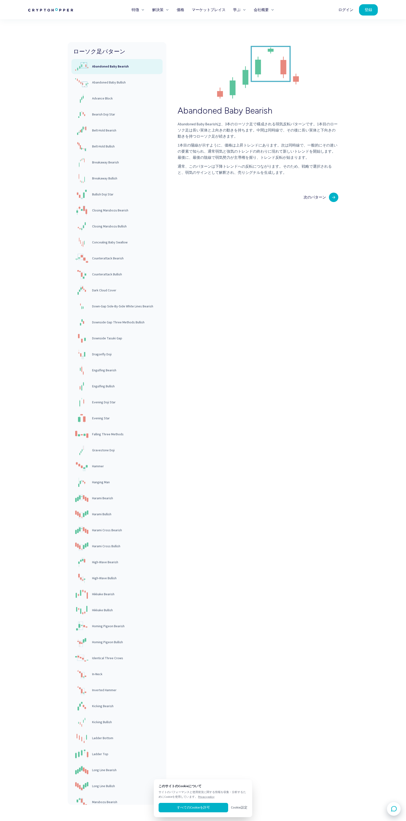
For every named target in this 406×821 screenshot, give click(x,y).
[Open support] (394, 809)
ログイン (345, 10)
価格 (180, 10)
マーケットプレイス (209, 10)
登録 (368, 10)
